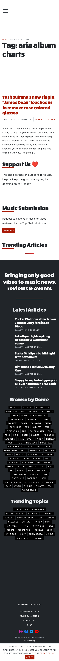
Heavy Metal (24, 439)
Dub (27, 427)
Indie (37, 119)
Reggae (45, 119)
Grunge (35, 435)
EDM (47, 427)
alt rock (33, 513)
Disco (48, 423)
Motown (50, 450)
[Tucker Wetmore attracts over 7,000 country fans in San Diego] (8, 322)
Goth (25, 435)
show (23, 534)
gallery (26, 521)
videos (38, 538)
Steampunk (48, 482)
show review (36, 534)
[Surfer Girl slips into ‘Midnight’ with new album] (8, 357)
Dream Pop (15, 427)
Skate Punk (18, 478)
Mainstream (10, 450)
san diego (11, 534)
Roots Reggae (18, 474)
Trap (50, 486)
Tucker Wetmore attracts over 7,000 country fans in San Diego (35, 323)
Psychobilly (29, 466)
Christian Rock (39, 415)
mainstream (12, 526)
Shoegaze (35, 474)
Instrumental (15, 446)
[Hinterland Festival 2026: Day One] (8, 370)
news (50, 526)
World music (29, 490)
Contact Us (29, 620)
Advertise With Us (29, 611)
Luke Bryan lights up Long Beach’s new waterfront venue (32, 340)
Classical (32, 419)
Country (12, 423)
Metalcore (36, 450)
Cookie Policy (47, 653)
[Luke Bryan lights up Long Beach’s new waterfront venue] (8, 339)
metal (25, 526)
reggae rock (24, 530)
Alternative (42, 407)
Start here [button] (9, 230)
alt (26, 509)
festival (50, 517)
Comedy (45, 419)
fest (40, 517)
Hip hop (39, 439)
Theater (40, 486)
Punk (42, 466)
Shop (29, 625)
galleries (13, 521)
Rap (12, 470)
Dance (24, 423)
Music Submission (29, 616)
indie (48, 521)
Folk (7, 435)
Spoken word (32, 482)
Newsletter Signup (30, 604)
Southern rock (13, 482)
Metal (23, 450)
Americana (11, 411)
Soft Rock (32, 478)
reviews (39, 530)
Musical (20, 454)
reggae (10, 530)
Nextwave (47, 454)
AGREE (29, 657)
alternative (38, 509)
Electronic (13, 431)
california (47, 513)
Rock (52, 119)
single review (24, 538)
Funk (16, 435)
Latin (48, 446)
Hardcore (9, 439)
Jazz (39, 446)
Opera (26, 458)
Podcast (37, 458)
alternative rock (15, 513)
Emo (24, 431)
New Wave (33, 454)
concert (9, 517)
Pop (47, 458)
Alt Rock (28, 407)
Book (24, 415)
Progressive (43, 462)
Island (29, 446)
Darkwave (36, 423)
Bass (23, 411)
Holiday (50, 439)
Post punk (28, 462)
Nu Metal (14, 458)
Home (5, 39)
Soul (44, 478)
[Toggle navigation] (5, 11)
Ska (45, 474)
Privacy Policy (29, 640)
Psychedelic (13, 466)
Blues (15, 415)
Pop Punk (14, 462)
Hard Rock (48, 435)
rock (49, 530)
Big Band (33, 411)
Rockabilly (43, 470)
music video (37, 526)
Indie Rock (31, 442)
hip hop (38, 521)
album (17, 509)
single (49, 534)
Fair (50, 431)
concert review (25, 517)
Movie (9, 454)
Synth (17, 486)
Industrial (46, 442)
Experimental (37, 431)
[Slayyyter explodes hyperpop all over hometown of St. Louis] (8, 384)
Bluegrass (47, 411)
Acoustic (15, 407)
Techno (28, 486)
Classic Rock (17, 419)
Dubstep (36, 427)
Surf (8, 486)
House (10, 442)
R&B (50, 466)
